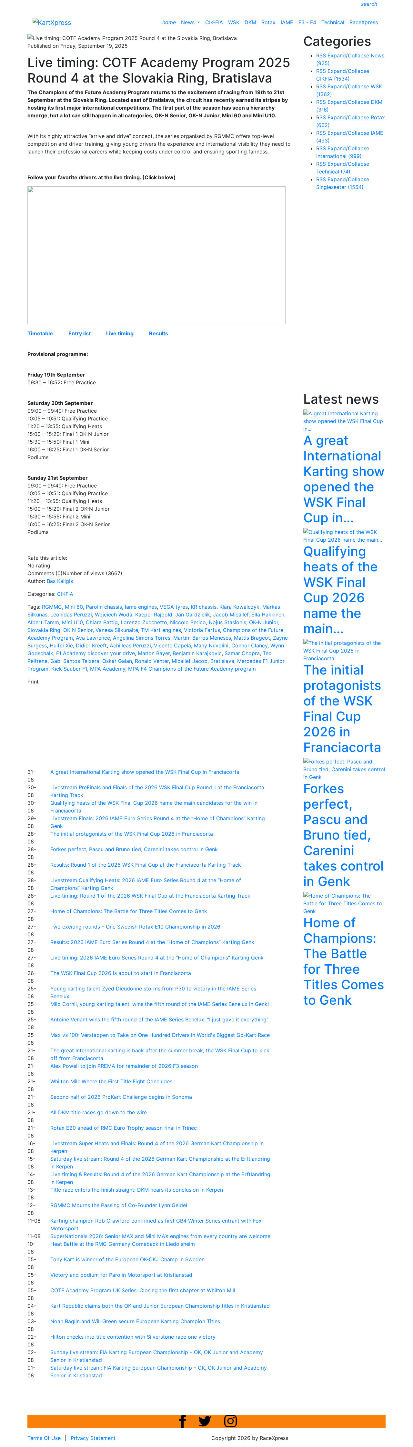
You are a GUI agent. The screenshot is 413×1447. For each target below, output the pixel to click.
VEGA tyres (174, 607)
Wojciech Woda (113, 614)
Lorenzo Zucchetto (144, 622)
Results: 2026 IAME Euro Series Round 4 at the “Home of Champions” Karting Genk (152, 942)
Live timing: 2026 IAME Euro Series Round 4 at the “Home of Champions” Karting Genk (157, 957)
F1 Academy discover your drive (95, 653)
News (188, 22)
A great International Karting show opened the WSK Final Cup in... (344, 479)
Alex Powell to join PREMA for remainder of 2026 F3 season (124, 1066)
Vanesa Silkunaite (117, 630)
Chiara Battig (102, 622)
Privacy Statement (93, 1438)
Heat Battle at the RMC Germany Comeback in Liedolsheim (122, 1244)
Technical (332, 22)
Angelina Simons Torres (141, 638)
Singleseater (340, 187)
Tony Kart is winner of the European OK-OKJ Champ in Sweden (127, 1259)
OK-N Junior (263, 622)
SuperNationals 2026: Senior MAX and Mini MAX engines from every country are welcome (160, 1236)
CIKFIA (65, 594)
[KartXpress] (52, 22)
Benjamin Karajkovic (197, 653)
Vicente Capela (172, 645)
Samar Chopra (242, 653)
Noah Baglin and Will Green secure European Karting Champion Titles (135, 1321)
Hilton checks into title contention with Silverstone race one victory (133, 1337)
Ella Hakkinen (267, 614)
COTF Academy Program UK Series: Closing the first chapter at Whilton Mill (142, 1290)
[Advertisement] (183, 725)
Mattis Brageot (252, 638)
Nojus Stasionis (227, 622)
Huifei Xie (61, 645)
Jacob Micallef (230, 614)
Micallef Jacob (189, 661)
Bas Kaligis (60, 581)
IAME (287, 22)
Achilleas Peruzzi (130, 645)
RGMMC (52, 607)
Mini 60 (74, 607)
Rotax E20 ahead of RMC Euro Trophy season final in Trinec (123, 1128)
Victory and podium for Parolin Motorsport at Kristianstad (121, 1275)
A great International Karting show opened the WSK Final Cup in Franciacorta (144, 772)
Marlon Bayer (154, 653)
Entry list (79, 333)
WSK (233, 22)
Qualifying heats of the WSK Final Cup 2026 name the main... (340, 589)
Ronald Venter (152, 661)
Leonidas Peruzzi (71, 614)
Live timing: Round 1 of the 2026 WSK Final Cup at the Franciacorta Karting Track (150, 895)
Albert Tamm (43, 622)
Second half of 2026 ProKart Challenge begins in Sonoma (121, 1097)
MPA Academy (107, 668)
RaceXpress (363, 22)
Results (158, 333)
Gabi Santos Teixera (74, 661)
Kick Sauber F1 (69, 668)
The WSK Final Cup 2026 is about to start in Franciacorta (120, 973)
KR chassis (204, 607)
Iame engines (141, 607)
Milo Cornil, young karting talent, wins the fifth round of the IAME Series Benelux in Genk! (159, 1004)
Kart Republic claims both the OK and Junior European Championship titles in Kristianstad (160, 1306)
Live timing (120, 333)
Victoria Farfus (202, 630)
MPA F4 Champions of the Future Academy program (192, 668)
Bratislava (222, 661)
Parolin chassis (104, 607)
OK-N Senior (78, 630)
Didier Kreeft (91, 645)
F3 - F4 (307, 22)
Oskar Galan (117, 661)
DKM (250, 22)
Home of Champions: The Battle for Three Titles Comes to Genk (128, 911)
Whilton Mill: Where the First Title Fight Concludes (111, 1081)
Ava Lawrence (93, 638)
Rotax (268, 22)
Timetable (40, 333)
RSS (321, 55)
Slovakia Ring (43, 630)
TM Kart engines (161, 630)
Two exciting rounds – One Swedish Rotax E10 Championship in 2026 (135, 926)
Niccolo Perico (188, 622)
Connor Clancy (249, 645)
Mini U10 (72, 622)
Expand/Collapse (348, 55)
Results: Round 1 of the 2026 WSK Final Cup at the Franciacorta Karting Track (145, 864)
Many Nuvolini (211, 645)
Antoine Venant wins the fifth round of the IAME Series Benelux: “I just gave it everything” (159, 1019)
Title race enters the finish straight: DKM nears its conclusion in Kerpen (136, 1189)
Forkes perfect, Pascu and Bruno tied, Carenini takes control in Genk (134, 849)
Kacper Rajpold (153, 614)
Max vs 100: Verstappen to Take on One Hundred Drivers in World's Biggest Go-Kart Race (160, 1035)
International (339, 156)
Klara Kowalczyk (239, 607)
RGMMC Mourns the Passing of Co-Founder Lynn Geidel (118, 1205)
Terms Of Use (44, 1438)
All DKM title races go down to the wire (98, 1112)
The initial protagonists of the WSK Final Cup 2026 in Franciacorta (131, 834)
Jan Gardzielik (192, 614)
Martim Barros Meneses (202, 638)
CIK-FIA (214, 22)
